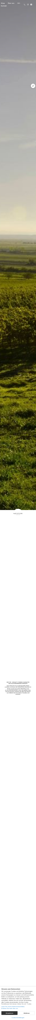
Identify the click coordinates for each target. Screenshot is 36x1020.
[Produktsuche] (33, 86)
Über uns (11, 3)
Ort (18, 3)
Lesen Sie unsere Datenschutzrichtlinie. (13, 1006)
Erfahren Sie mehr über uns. (9, 1008)
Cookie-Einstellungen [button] (18, 1017)
